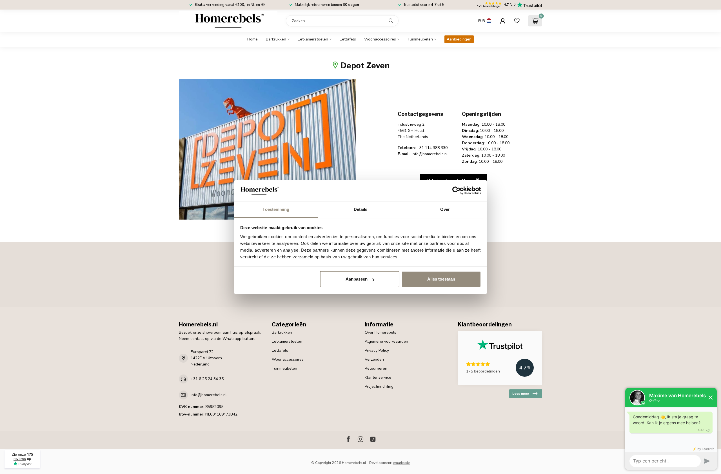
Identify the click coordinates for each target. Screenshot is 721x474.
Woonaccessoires (380, 39)
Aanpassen (357, 279)
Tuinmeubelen (420, 39)
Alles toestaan (441, 279)
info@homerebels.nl (209, 395)
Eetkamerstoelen (313, 39)
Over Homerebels (380, 332)
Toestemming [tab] (275, 209)
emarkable (401, 462)
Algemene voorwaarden (386, 341)
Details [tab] (361, 209)
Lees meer (520, 393)
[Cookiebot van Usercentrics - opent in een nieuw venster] (456, 191)
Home (252, 39)
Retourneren (376, 368)
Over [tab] (445, 209)
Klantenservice (378, 377)
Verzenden (374, 359)
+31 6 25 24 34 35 (207, 379)
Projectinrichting (379, 386)
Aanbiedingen (459, 39)
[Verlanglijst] (517, 20)
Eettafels (348, 39)
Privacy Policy (377, 350)
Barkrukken (276, 39)
